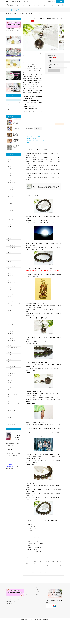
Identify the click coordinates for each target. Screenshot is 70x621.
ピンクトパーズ (10, 326)
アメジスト (9, 180)
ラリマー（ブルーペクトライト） (13, 394)
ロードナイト (10, 419)
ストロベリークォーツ (11, 268)
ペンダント (34, 5)
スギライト (9, 261)
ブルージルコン (10, 345)
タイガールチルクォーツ (11, 282)
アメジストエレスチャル (11, 182)
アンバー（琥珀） (10, 194)
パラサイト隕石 (10, 312)
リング (30, 5)
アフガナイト (10, 170)
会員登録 (49, 1)
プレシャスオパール (11, 354)
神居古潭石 (9, 226)
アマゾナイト (10, 175)
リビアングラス (10, 396)
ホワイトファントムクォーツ (12, 373)
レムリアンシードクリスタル (12, 415)
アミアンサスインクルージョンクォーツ (14, 177)
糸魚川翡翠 (9, 198)
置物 (48, 5)
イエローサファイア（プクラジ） (13, 196)
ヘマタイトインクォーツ (11, 366)
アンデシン (9, 191)
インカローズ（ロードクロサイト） (13, 201)
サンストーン (10, 254)
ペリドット (9, 368)
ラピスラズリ (10, 389)
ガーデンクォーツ (10, 224)
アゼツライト (10, 166)
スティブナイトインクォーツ (12, 266)
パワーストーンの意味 (28, 128)
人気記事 (17, 118)
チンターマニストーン (11, 294)
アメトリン (9, 184)
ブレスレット (25, 5)
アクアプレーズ (10, 161)
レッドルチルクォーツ (11, 412)
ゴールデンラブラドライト (12, 245)
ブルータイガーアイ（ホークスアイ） (13, 347)
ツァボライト (10, 296)
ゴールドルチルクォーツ (11, 247)
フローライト (10, 359)
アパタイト (9, 168)
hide (39, 133)
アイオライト (10, 159)
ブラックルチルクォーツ (11, 340)
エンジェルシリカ (10, 210)
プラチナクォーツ (10, 333)
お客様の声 (52, 5)
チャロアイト (10, 291)
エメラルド (9, 205)
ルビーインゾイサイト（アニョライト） (14, 403)
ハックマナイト (10, 310)
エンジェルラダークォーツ (12, 212)
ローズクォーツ (10, 417)
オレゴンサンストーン (11, 219)
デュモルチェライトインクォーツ (13, 301)
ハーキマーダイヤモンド (11, 305)
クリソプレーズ (10, 233)
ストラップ (40, 5)
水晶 (27, 142)
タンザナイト (10, 287)
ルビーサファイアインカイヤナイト (13, 405)
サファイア (9, 252)
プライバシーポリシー (28, 591)
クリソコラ (9, 231)
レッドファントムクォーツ (12, 410)
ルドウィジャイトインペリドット (13, 398)
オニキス (9, 217)
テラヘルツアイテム (11, 298)
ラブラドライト (10, 391)
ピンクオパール (10, 319)
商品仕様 (37, 128)
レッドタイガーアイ (11, 408)
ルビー (9, 401)
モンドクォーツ (10, 387)
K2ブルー (9, 240)
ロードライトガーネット (11, 424)
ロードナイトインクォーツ (12, 422)
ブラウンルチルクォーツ (11, 331)
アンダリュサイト (10, 189)
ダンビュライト (10, 289)
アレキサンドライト (11, 187)
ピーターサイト (10, 317)
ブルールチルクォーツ (11, 352)
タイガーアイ (10, 280)
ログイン (53, 1)
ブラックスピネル (10, 338)
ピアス (45, 5)
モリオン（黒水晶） (11, 380)
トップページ (27, 587)
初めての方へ (19, 5)
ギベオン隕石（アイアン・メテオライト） (34, 136)
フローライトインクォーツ (12, 361)
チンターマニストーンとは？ (31, 138)
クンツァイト (10, 238)
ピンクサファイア (10, 324)
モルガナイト (10, 382)
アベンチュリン (10, 173)
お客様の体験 (10, 118)
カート (60, 1)
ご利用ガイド (27, 589)
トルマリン (9, 303)
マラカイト (9, 375)
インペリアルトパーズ (11, 203)
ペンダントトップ (38, 591)
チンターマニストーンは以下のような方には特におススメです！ (38, 140)
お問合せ (57, 5)
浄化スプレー (10, 111)
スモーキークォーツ (11, 275)
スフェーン (9, 273)
